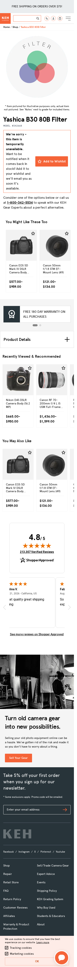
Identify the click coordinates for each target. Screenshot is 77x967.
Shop (15, 27)
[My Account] (53, 18)
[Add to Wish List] (33, 234)
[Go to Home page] (5, 18)
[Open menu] (68, 18)
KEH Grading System (50, 899)
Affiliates (9, 916)
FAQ (5, 891)
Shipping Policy (47, 891)
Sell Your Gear (18, 758)
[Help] (46, 18)
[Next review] (69, 607)
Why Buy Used (46, 907)
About (41, 924)
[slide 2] (40, 325)
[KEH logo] (17, 833)
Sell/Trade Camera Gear (53, 865)
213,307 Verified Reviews (37, 552)
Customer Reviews (15, 907)
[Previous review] (4, 607)
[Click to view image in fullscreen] (37, 67)
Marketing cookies (22, 954)
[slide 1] (35, 325)
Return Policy (12, 899)
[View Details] (21, 254)
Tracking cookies (21, 948)
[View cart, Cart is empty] (59, 18)
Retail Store (11, 882)
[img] (37, 545)
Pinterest (45, 851)
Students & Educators (51, 916)
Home (6, 27)
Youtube (60, 851)
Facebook (8, 851)
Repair (7, 874)
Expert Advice (46, 874)
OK (37, 961)
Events (41, 882)
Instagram (24, 851)
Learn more (42, 942)
